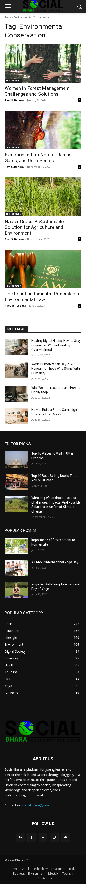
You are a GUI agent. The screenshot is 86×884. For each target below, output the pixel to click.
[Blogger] (20, 837)
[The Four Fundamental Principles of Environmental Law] (43, 269)
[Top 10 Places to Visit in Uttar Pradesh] (16, 459)
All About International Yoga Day (54, 562)
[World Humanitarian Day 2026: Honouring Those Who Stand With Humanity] (16, 370)
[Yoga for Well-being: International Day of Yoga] (16, 590)
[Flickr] (43, 837)
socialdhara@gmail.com (40, 805)
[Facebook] (31, 837)
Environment (13, 80)
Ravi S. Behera (14, 100)
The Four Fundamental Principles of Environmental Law (43, 296)
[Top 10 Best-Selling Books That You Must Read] (16, 482)
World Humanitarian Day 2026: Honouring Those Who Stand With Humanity (55, 368)
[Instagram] (54, 837)
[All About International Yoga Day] (16, 568)
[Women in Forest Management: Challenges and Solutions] (43, 63)
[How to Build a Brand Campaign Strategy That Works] (16, 416)
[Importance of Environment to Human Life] (16, 546)
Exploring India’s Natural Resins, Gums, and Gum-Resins (38, 157)
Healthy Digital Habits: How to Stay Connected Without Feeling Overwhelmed (56, 345)
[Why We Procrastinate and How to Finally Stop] (16, 394)
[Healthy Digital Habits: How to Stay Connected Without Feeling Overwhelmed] (16, 347)
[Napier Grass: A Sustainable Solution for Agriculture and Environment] (43, 196)
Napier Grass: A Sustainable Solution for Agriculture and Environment (34, 227)
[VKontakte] (65, 837)
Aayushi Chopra (15, 305)
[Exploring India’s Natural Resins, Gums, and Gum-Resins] (43, 130)
